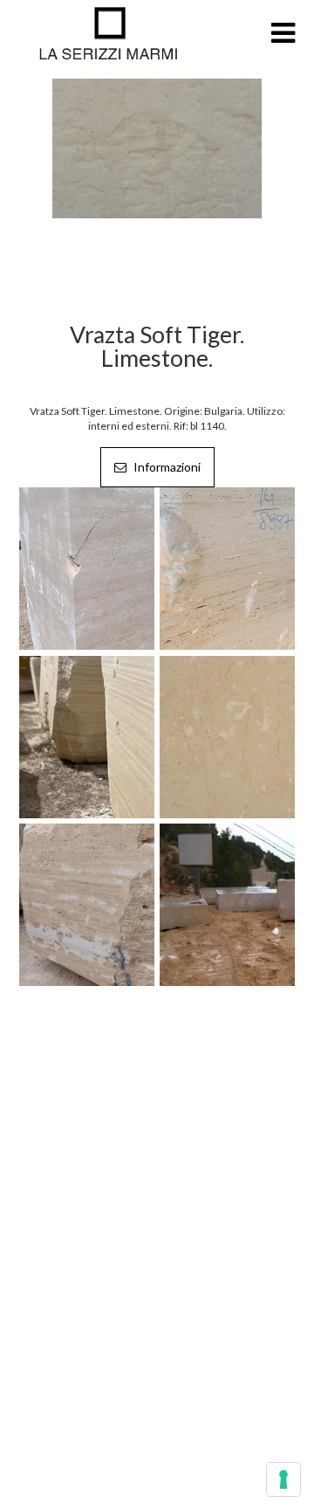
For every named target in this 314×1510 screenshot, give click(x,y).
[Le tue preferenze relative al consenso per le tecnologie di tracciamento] (283, 1479)
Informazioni (166, 466)
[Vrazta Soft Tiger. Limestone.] (157, 147)
